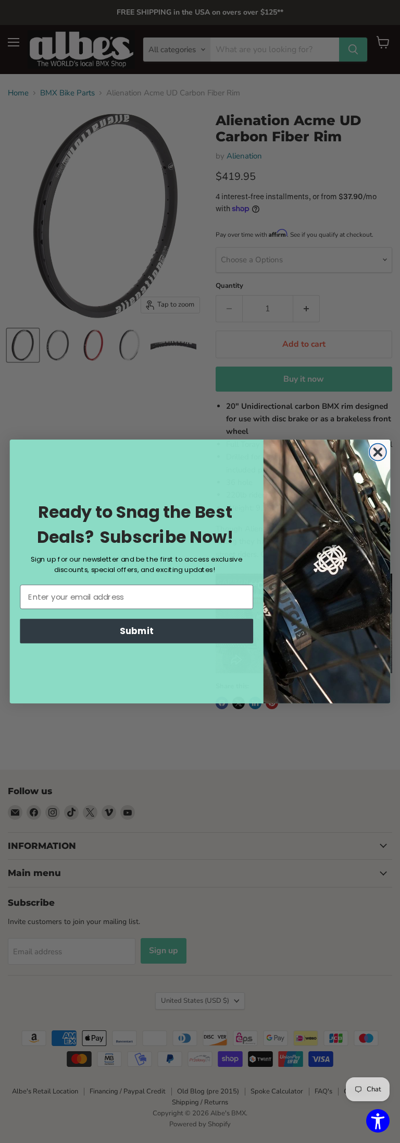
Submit (136, 631)
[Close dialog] (377, 452)
